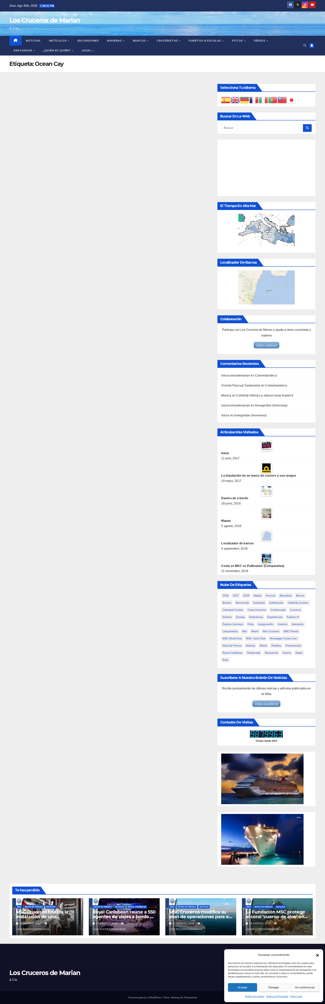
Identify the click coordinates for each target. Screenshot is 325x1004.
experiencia (256, 616)
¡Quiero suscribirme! (266, 703)
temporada (253, 652)
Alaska (257, 595)
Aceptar (242, 987)
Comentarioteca (266, 375)
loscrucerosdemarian (235, 375)
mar (244, 631)
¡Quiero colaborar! (266, 345)
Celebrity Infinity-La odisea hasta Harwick (264, 395)
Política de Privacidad (277, 996)
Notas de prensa (34, 907)
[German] (244, 99)
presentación (293, 645)
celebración (276, 602)
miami (254, 631)
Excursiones (88, 40)
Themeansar (190, 997)
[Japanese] (291, 99)
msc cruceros (271, 631)
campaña (259, 602)
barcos (300, 595)
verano (286, 652)
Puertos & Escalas (205, 40)
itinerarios (298, 624)
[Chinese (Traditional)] (282, 99)
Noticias (33, 40)
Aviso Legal (296, 996)
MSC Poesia (291, 631)
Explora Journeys (232, 624)
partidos (276, 645)
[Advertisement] (266, 167)
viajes (298, 652)
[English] (235, 99)
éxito (225, 659)
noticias (250, 645)
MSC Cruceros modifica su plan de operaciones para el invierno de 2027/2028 (199, 916)
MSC (19, 907)
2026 (225, 595)
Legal (87, 50)
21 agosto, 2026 (107, 923)
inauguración (265, 624)
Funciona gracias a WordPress (145, 997)
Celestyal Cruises (232, 609)
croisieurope (278, 609)
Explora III (293, 616)
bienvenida (242, 602)
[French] (254, 99)
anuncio (270, 595)
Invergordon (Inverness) (271, 405)
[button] (317, 955)
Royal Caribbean (137, 907)
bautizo (226, 602)
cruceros (295, 609)
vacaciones (271, 652)
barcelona (286, 595)
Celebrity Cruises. (298, 602)
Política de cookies (254, 996)
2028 (246, 595)
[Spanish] (226, 99)
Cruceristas (167, 40)
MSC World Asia (232, 638)
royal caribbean (232, 652)
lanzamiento (230, 631)
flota (251, 624)
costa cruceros (257, 609)
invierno (282, 624)
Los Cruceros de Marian (44, 20)
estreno (227, 616)
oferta (263, 645)
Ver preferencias (305, 987)
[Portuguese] (273, 99)
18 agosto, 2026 (260, 923)
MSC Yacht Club (255, 638)
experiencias (274, 616)
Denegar (273, 987)
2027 (236, 595)
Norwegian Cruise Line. (284, 638)
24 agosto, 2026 (31, 923)
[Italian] (263, 99)
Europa (240, 616)
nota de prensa (231, 645)
